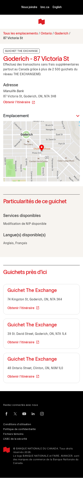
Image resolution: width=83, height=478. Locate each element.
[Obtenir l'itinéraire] (41, 151)
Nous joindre (29, 7)
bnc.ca (44, 7)
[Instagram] (42, 413)
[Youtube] (24, 413)
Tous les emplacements (20, 33)
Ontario (46, 33)
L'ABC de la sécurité (15, 439)
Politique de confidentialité (19, 429)
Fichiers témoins (13, 434)
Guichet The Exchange (32, 290)
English (57, 7)
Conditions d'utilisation (17, 424)
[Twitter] (15, 413)
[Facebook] (6, 413)
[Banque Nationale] (41, 21)
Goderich (61, 33)
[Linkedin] (33, 413)
